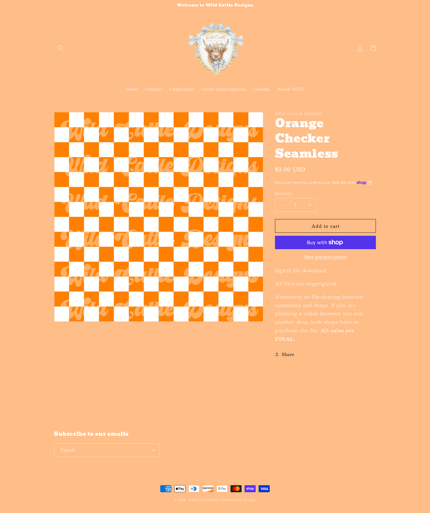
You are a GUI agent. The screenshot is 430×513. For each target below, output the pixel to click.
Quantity (284, 194)
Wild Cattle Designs (204, 499)
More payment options (325, 256)
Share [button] (288, 354)
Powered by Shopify (239, 499)
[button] (60, 48)
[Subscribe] (152, 450)
